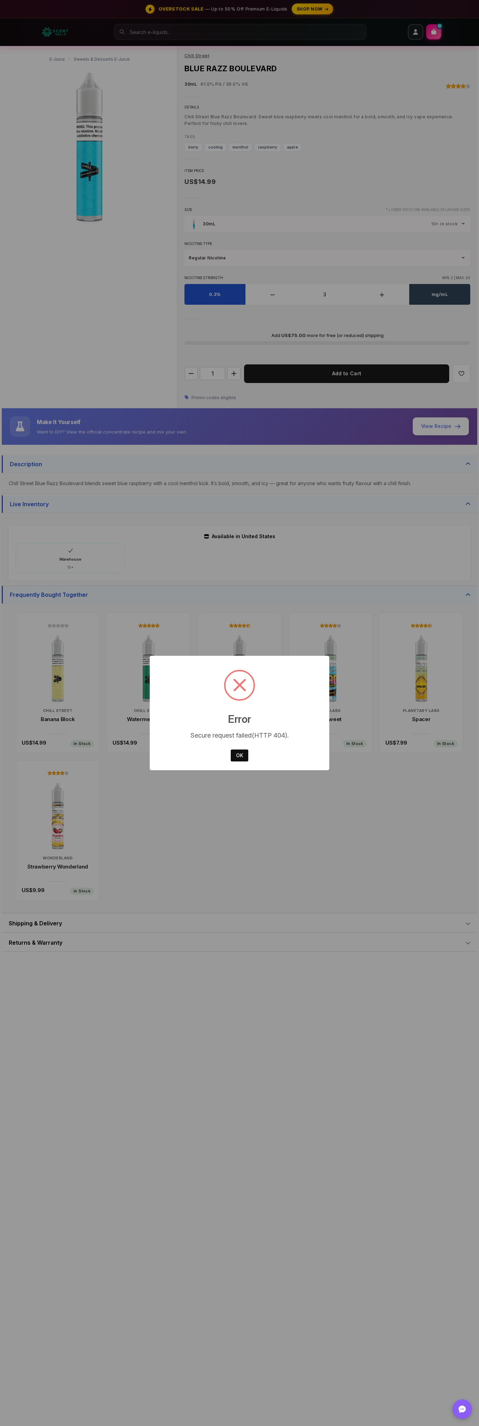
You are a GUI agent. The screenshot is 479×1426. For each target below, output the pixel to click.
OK (239, 755)
